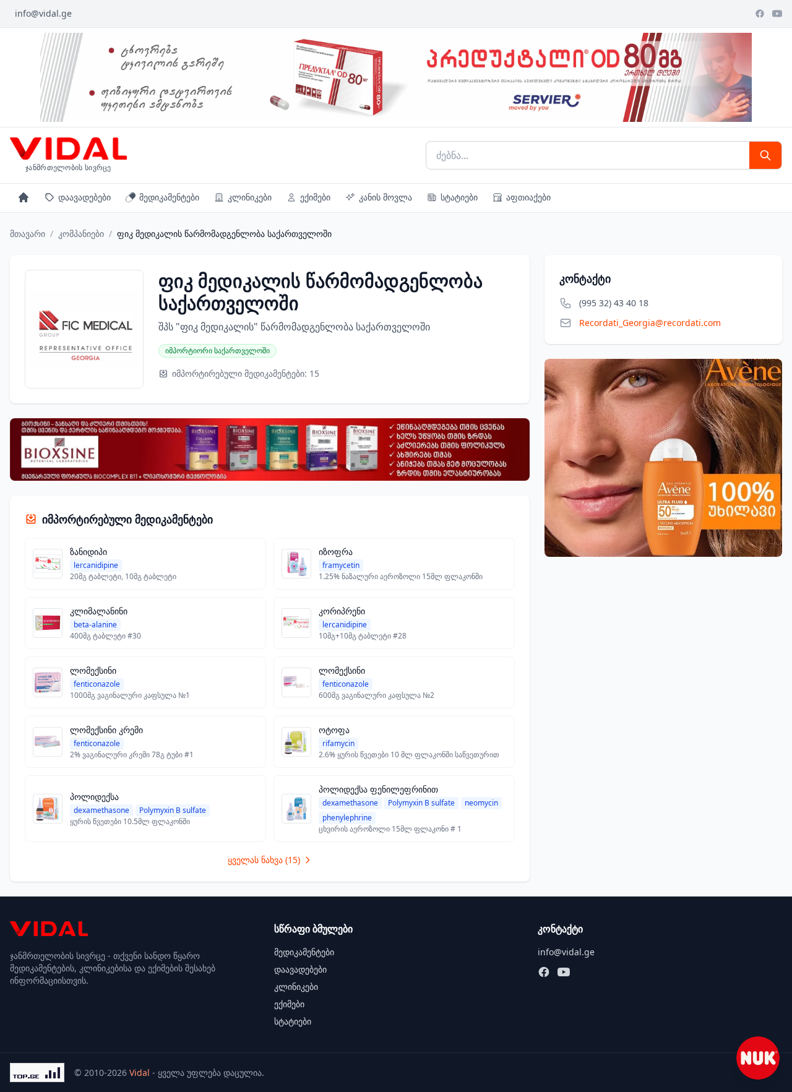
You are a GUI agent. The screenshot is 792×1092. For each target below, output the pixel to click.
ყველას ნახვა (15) (264, 860)
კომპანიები (81, 233)
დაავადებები (84, 197)
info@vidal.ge (43, 13)
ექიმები (315, 197)
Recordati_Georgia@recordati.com (650, 323)
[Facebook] (760, 14)
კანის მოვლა (385, 197)
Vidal (139, 1072)
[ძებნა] (765, 155)
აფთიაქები (528, 197)
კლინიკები (250, 197)
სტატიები (459, 197)
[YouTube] (777, 14)
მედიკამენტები (169, 197)
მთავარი (27, 233)
